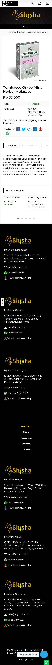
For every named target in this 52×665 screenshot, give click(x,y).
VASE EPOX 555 (12, 197)
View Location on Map (19, 278)
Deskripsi (11, 145)
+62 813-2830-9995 (18, 393)
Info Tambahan (30, 145)
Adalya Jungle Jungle (37, 197)
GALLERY (26, 426)
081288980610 (15, 502)
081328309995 (15, 272)
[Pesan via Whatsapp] (39, 3)
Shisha (26, 432)
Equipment (26, 438)
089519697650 (15, 332)
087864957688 (15, 559)
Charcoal (26, 449)
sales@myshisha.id (17, 267)
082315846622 (15, 619)
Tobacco (26, 443)
